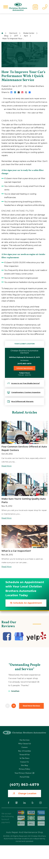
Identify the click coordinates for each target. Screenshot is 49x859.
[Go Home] (2, 33)
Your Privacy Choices (23, 773)
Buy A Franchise (24, 751)
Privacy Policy (24, 769)
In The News (24, 758)
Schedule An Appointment (27, 603)
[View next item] (13, 706)
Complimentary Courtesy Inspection (25, 392)
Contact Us (24, 762)
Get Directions (24, 360)
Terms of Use (24, 754)
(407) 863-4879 (24, 364)
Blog (6, 36)
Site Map (24, 765)
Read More (6, 466)
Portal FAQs (24, 777)
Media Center (28, 33)
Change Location (27, 793)
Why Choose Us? (24, 743)
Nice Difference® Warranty (22, 401)
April (26, 36)
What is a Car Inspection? (16, 551)
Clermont (13, 33)
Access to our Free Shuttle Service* (25, 383)
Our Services (24, 740)
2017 (16, 36)
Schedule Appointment (24, 368)
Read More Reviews (31, 706)
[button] (6, 6)
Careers (24, 747)
